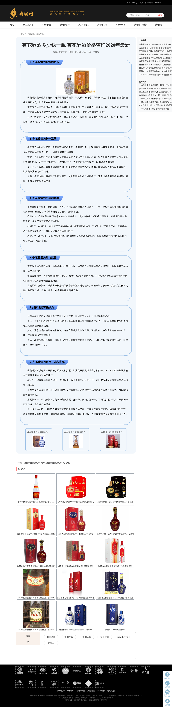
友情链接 (91, 691)
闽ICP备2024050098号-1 (73, 700)
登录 (128, 3)
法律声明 (81, 691)
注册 (133, 3)
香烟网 (31, 34)
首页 (12, 24)
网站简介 (61, 691)
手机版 (140, 3)
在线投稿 (150, 3)
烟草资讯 (28, 24)
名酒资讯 (83, 24)
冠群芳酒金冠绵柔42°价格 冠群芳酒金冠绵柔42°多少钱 (47, 463)
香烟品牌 (65, 24)
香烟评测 (120, 24)
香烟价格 (102, 24)
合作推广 (71, 691)
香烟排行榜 (140, 24)
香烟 (28, 636)
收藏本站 (158, 3)
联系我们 (101, 691)
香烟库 (158, 24)
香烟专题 (46, 24)
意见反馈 (111, 691)
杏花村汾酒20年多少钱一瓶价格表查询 (155, 44)
